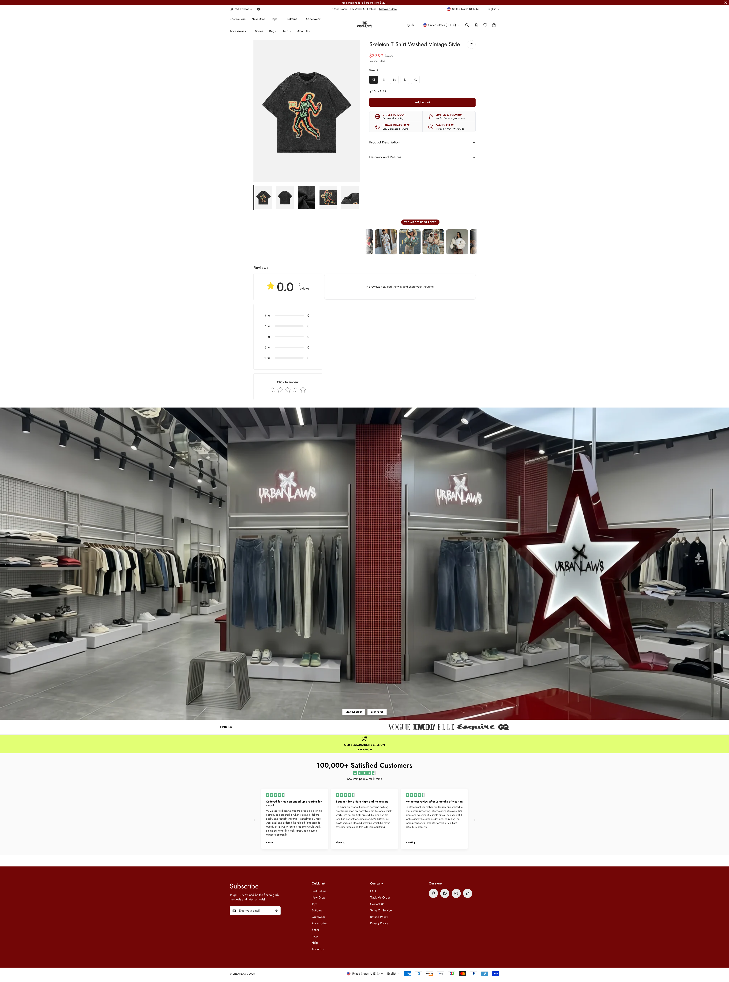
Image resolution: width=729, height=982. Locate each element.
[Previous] (5, 563)
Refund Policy (379, 917)
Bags (272, 31)
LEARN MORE (364, 749)
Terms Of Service (381, 910)
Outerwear (313, 19)
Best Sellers (237, 19)
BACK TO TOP (377, 712)
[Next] (723, 563)
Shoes (259, 31)
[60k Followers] (456, 893)
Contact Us (377, 904)
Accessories (238, 31)
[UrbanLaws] (364, 25)
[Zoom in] (351, 48)
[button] (287, 315)
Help (285, 31)
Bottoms (291, 19)
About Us (303, 31)
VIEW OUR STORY (354, 712)
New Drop (258, 19)
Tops (274, 19)
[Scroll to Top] (721, 961)
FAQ (373, 891)
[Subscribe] (276, 910)
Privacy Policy (379, 923)
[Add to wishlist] (471, 44)
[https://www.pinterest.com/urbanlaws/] (433, 893)
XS (375, 80)
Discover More (388, 9)
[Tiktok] (467, 893)
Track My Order (380, 897)
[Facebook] (258, 9)
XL (417, 80)
